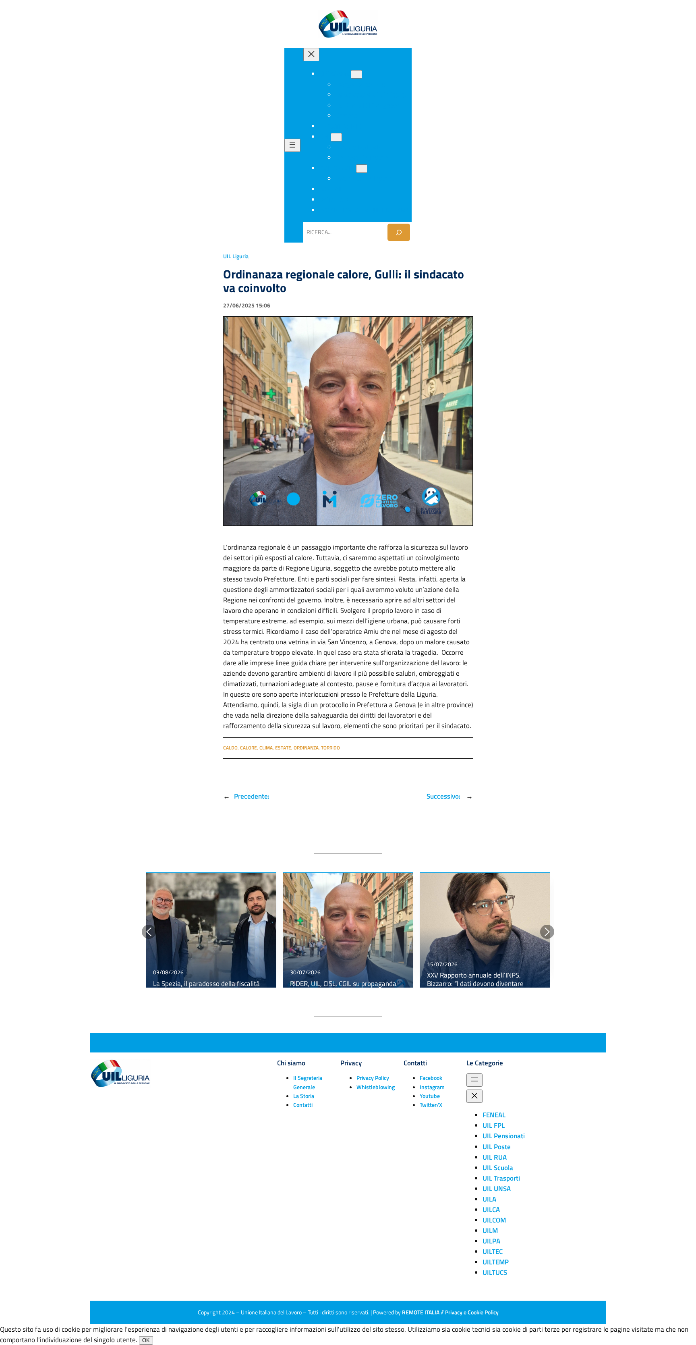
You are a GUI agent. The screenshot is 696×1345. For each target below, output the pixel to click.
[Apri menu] (292, 145)
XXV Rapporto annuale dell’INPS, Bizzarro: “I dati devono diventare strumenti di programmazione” (475, 983)
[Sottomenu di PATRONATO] (361, 168)
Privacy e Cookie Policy (472, 1312)
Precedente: (251, 796)
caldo (230, 747)
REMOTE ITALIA (420, 1312)
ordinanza (306, 747)
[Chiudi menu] (311, 54)
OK (146, 1340)
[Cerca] (398, 232)
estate (283, 747)
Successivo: (444, 796)
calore (248, 747)
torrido (330, 747)
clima (266, 747)
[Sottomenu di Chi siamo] (356, 74)
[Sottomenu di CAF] (336, 137)
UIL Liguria (236, 256)
